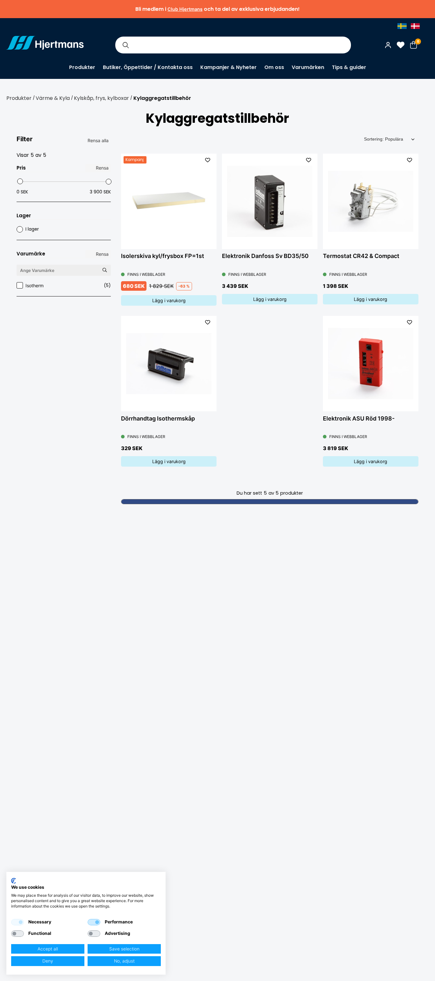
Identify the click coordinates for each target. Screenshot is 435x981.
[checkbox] (17, 922)
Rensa (102, 167)
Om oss (274, 67)
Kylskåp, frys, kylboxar (101, 98)
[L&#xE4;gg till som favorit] (207, 160)
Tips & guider (349, 67)
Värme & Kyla (53, 98)
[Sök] (125, 45)
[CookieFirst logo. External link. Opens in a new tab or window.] (13, 881)
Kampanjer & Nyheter (228, 67)
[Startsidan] (45, 45)
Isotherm (68, 285)
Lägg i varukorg (169, 300)
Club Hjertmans (185, 9)
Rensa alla (98, 140)
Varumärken (308, 67)
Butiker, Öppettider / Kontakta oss (148, 67)
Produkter (82, 67)
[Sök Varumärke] (104, 269)
